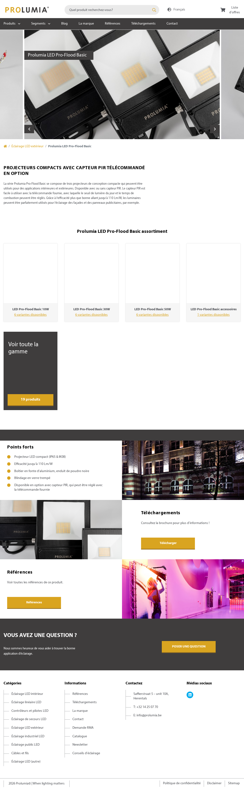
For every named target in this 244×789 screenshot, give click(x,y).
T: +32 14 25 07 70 (145, 707)
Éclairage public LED (25, 745)
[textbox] (112, 10)
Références (112, 23)
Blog (64, 23)
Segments (38, 23)
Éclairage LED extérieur (27, 146)
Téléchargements (143, 23)
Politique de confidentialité (182, 783)
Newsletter (80, 745)
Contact (172, 23)
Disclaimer (214, 783)
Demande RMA (83, 728)
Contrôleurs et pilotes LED (29, 711)
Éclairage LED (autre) (26, 762)
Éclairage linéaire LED (26, 702)
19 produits (30, 400)
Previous (29, 129)
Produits (9, 23)
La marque (86, 23)
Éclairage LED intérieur (27, 694)
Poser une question (189, 646)
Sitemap (234, 783)
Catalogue (79, 736)
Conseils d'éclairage (86, 753)
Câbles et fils (20, 753)
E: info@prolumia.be (147, 715)
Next (215, 129)
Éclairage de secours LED (28, 719)
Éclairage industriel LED (27, 736)
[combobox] (112, 10)
